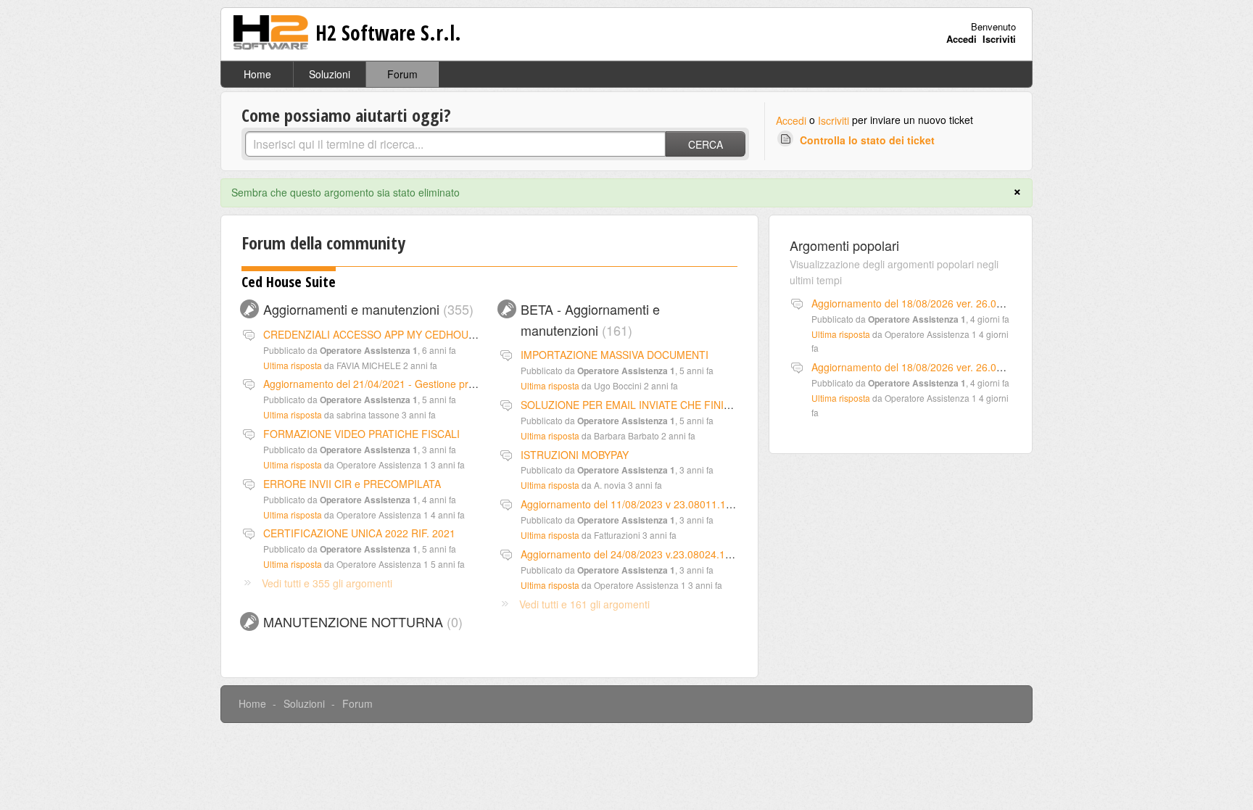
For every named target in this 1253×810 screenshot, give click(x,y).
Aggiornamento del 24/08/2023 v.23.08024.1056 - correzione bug (671, 554)
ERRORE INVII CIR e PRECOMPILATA (352, 483)
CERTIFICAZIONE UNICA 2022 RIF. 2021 (359, 533)
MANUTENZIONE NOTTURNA (360, 621)
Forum (402, 74)
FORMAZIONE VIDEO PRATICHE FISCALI (361, 433)
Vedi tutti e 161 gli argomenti (584, 604)
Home (257, 74)
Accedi (791, 120)
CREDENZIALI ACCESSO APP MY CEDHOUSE (372, 334)
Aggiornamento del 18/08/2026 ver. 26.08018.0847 (928, 303)
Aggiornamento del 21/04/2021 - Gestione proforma (382, 383)
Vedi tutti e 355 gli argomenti (327, 583)
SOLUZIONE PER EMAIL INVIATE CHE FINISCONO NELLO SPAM (674, 404)
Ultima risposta (292, 365)
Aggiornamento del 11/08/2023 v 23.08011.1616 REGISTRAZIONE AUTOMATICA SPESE (726, 504)
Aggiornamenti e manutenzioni (366, 308)
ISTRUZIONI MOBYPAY (575, 454)
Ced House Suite (288, 282)
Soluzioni (329, 74)
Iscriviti (833, 120)
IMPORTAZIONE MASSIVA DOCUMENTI (614, 354)
